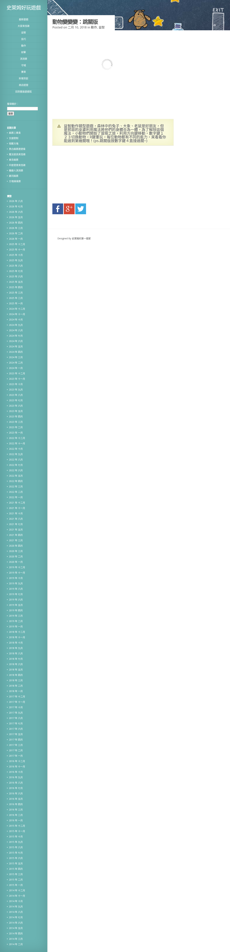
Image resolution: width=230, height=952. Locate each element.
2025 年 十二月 (17, 244)
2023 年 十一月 (17, 378)
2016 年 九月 (16, 777)
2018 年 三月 (16, 680)
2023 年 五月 (16, 411)
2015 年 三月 (16, 874)
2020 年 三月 (16, 551)
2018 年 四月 (16, 675)
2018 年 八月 (16, 653)
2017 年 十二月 (17, 696)
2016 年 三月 (16, 809)
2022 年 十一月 (17, 443)
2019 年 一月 (16, 626)
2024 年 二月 (16, 362)
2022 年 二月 (16, 491)
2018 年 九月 (16, 648)
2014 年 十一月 (17, 895)
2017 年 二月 (16, 750)
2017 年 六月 (16, 728)
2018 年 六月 (16, 664)
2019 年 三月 (16, 615)
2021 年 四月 (16, 534)
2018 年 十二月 (17, 631)
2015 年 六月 (16, 858)
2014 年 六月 (16, 922)
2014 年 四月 (16, 933)
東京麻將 (13, 159)
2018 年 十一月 (17, 637)
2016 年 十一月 (17, 766)
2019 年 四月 (16, 610)
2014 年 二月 (16, 944)
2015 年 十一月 (17, 831)
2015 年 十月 (16, 836)
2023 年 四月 (16, 416)
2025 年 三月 (16, 292)
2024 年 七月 (16, 335)
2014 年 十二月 (17, 890)
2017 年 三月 (16, 745)
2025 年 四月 (16, 287)
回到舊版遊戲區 (23, 91)
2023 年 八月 (16, 394)
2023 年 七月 (16, 400)
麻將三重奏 (15, 132)
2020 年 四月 (16, 545)
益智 (23, 32)
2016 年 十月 (16, 771)
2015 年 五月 (16, 863)
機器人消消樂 (16, 170)
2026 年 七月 (16, 206)
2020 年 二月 (16, 556)
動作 (23, 45)
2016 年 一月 (16, 820)
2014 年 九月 (16, 906)
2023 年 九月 (16, 389)
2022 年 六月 (16, 470)
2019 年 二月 (16, 621)
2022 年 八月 (16, 459)
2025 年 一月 (16, 303)
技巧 (23, 39)
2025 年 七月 (16, 271)
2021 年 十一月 (17, 508)
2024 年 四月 (16, 351)
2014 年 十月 (16, 901)
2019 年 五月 (16, 605)
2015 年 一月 (16, 885)
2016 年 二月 (16, 815)
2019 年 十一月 (17, 572)
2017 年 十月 (16, 707)
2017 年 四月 (16, 739)
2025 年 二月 (16, 298)
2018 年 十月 (16, 642)
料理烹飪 (23, 78)
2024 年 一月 (16, 368)
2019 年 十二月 (17, 567)
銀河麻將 (13, 175)
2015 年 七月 (16, 852)
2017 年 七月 (16, 723)
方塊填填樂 (15, 181)
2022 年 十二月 (17, 438)
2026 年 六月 (16, 211)
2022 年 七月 (16, 464)
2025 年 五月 (16, 281)
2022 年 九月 (16, 454)
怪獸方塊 (13, 143)
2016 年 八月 (16, 782)
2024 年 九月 (16, 324)
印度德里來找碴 (17, 165)
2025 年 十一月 (17, 249)
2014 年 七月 (16, 917)
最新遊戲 (23, 19)
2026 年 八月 (16, 201)
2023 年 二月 (16, 427)
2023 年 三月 (16, 421)
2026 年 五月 (16, 217)
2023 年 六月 (16, 405)
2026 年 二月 (16, 233)
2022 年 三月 (16, 486)
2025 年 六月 (16, 276)
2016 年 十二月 (17, 761)
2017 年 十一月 (17, 701)
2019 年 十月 (16, 578)
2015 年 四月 (16, 868)
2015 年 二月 (16, 879)
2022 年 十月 (16, 448)
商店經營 (23, 84)
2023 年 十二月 (17, 373)
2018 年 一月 (16, 691)
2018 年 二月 (16, 685)
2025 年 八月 (16, 265)
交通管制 (13, 138)
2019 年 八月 (16, 588)
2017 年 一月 (16, 755)
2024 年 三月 (16, 357)
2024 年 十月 (16, 319)
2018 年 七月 (16, 658)
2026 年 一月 (16, 238)
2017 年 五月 (16, 734)
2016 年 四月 (16, 804)
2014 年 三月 (16, 938)
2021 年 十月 (16, 513)
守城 (23, 65)
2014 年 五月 (16, 928)
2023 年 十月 (16, 384)
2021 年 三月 (16, 540)
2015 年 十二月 (17, 825)
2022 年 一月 (16, 497)
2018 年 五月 (16, 669)
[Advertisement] (84, 175)
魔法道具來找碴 (17, 154)
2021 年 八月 (16, 518)
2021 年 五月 (16, 529)
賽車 (23, 71)
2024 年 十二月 (17, 308)
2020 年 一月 (16, 561)
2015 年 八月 (16, 847)
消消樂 (23, 58)
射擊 (23, 52)
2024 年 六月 (16, 341)
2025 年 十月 (16, 254)
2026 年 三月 (16, 228)
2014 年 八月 (16, 911)
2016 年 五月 (16, 798)
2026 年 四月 (16, 222)
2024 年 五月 (16, 346)
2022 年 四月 (16, 481)
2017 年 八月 (16, 718)
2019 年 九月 (16, 583)
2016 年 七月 (16, 788)
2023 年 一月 (16, 432)
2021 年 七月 (16, 524)
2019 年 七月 (16, 594)
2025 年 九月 (16, 260)
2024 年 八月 (16, 330)
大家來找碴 (23, 25)
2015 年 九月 (16, 841)
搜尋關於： (13, 103)
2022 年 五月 (16, 475)
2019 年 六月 (16, 599)
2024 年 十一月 (17, 314)
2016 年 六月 (16, 793)
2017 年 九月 (16, 712)
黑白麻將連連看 (17, 148)
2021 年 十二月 (17, 502)
